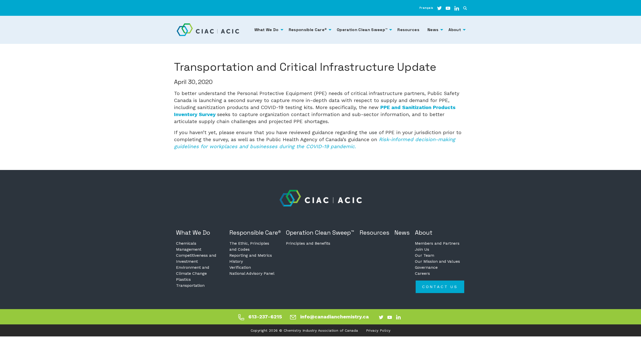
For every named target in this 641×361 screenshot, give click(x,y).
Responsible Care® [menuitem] (308, 29)
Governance (426, 267)
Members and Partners (437, 243)
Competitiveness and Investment (196, 258)
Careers (422, 273)
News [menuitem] (432, 29)
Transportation (190, 285)
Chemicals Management (188, 246)
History (236, 261)
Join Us (422, 249)
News (402, 232)
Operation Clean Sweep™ (320, 232)
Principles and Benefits (308, 243)
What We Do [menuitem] (266, 29)
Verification (240, 267)
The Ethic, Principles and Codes (249, 246)
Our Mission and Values (437, 261)
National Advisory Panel (251, 273)
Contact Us (440, 286)
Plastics (183, 279)
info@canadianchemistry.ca (334, 317)
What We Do (193, 232)
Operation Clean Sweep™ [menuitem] (362, 29)
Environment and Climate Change (192, 270)
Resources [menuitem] (408, 29)
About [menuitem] (454, 29)
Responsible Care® (255, 232)
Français (426, 8)
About (423, 232)
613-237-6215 (265, 317)
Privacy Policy (378, 330)
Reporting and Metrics (250, 255)
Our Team (424, 255)
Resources (374, 232)
